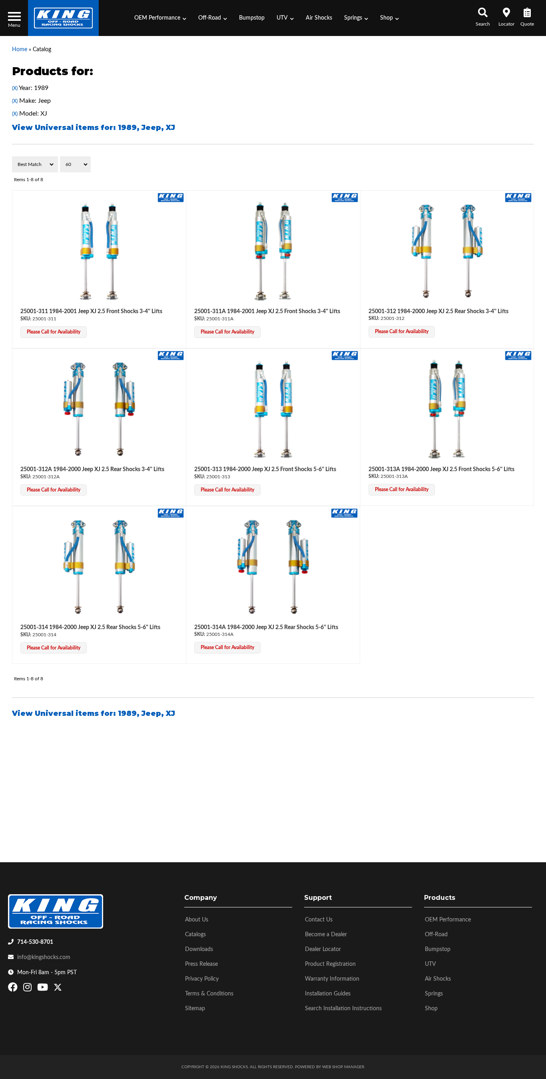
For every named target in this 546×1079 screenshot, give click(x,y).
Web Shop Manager (343, 1067)
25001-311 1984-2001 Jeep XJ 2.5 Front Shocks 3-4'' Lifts (91, 311)
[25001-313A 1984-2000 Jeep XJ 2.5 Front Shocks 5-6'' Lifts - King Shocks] (518, 355)
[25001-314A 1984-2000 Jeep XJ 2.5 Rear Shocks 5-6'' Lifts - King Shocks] (344, 513)
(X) (15, 88)
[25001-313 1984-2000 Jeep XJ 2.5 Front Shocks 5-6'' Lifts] (273, 409)
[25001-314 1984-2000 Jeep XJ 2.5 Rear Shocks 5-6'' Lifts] (99, 566)
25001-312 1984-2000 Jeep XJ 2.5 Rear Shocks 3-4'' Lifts (438, 311)
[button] (160, 18)
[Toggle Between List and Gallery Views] (517, 164)
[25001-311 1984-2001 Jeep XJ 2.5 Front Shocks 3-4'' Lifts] (99, 251)
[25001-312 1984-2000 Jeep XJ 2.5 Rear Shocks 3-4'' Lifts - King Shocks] (518, 197)
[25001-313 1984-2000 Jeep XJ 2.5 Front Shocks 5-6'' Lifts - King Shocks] (344, 355)
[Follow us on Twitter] (58, 989)
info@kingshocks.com (43, 957)
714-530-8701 (35, 942)
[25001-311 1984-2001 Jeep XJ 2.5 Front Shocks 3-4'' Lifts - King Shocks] (170, 197)
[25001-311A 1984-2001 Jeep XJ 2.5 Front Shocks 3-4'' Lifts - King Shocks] (344, 197)
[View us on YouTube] (43, 989)
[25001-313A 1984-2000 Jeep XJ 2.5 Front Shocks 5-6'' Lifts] (447, 409)
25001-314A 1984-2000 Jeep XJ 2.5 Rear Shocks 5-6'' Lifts (266, 627)
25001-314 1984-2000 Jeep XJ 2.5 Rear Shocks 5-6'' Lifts (90, 627)
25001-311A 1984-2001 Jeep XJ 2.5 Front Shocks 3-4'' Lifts (267, 311)
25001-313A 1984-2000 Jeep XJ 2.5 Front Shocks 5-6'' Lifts (441, 469)
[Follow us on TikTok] (66, 989)
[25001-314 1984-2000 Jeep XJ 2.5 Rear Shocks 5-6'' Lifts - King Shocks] (170, 513)
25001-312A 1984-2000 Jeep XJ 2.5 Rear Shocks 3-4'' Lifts (92, 469)
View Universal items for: (93, 127)
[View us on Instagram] (28, 989)
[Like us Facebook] (14, 989)
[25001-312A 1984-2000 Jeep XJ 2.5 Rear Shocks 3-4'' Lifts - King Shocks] (170, 355)
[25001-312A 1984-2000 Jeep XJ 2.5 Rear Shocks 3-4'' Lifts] (99, 409)
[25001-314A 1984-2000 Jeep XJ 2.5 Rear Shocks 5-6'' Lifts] (272, 566)
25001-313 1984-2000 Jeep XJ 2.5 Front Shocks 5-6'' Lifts (265, 469)
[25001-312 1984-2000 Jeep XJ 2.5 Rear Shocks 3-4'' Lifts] (447, 251)
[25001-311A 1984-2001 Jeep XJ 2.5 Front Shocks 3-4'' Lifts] (273, 251)
